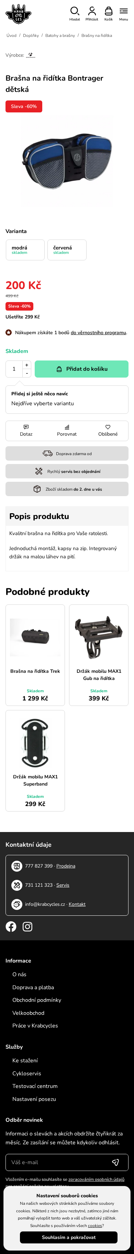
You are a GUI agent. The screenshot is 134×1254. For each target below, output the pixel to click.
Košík (108, 19)
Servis (62, 885)
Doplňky (31, 35)
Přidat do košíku (87, 369)
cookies (95, 1225)
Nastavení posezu (34, 1099)
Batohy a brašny (60, 35)
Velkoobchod (28, 1013)
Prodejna (65, 866)
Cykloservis (26, 1073)
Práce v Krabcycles (35, 1026)
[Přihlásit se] (115, 1162)
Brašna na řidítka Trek (35, 671)
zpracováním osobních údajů (96, 1179)
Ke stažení (25, 1060)
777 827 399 (39, 866)
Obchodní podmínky (36, 1000)
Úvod (11, 35)
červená (62, 249)
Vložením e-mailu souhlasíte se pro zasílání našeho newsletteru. (64, 1182)
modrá (19, 249)
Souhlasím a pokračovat (69, 1237)
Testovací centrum (35, 1086)
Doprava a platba (33, 987)
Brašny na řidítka (96, 35)
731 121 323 (39, 885)
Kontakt (77, 904)
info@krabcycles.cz (45, 904)
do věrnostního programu (98, 332)
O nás (19, 974)
